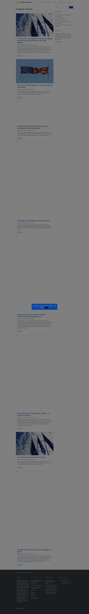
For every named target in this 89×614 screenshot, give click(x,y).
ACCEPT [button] (46, 307)
